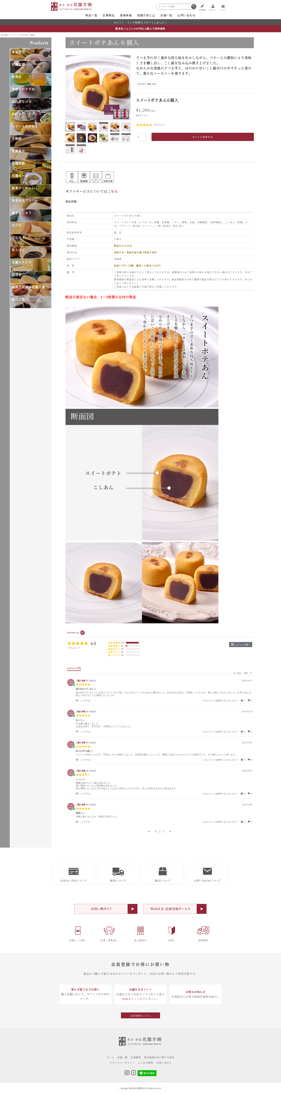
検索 (193, 6)
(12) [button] (122, 642)
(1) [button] (122, 645)
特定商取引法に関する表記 (159, 1057)
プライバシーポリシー (122, 1063)
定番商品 (109, 15)
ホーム (110, 1057)
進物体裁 (126, 15)
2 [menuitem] (159, 831)
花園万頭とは (146, 15)
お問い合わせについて (207, 880)
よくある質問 (145, 1063)
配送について (118, 880)
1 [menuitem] (156, 831)
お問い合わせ (187, 15)
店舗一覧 (166, 15)
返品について (163, 880)
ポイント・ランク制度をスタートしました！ (140, 22)
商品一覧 (91, 15)
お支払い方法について (73, 880)
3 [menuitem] (163, 831)
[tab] (74, 669)
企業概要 (136, 1057)
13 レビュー (159, 124)
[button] (240, 644)
